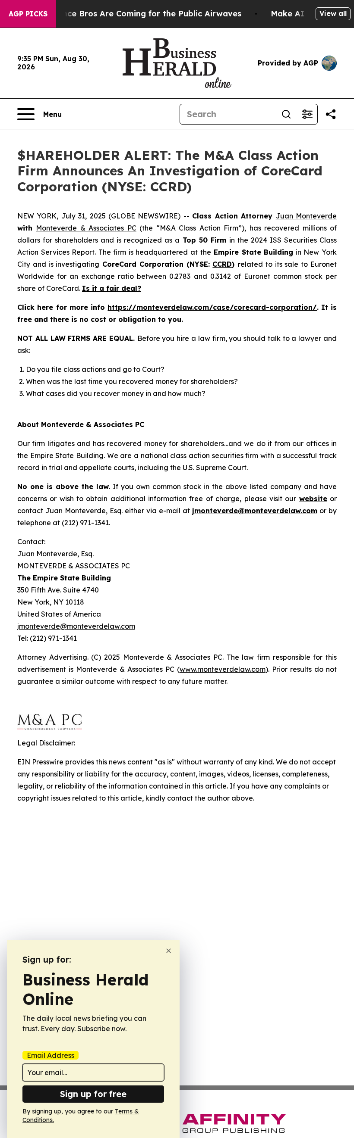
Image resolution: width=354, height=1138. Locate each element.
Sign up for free (93, 1093)
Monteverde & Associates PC (86, 228)
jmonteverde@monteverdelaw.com (76, 626)
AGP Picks (28, 13)
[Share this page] (331, 114)
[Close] (168, 951)
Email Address (50, 1055)
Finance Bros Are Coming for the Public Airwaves (143, 14)
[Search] (286, 114)
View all (333, 13)
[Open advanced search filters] (307, 114)
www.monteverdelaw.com (223, 669)
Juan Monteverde (306, 216)
